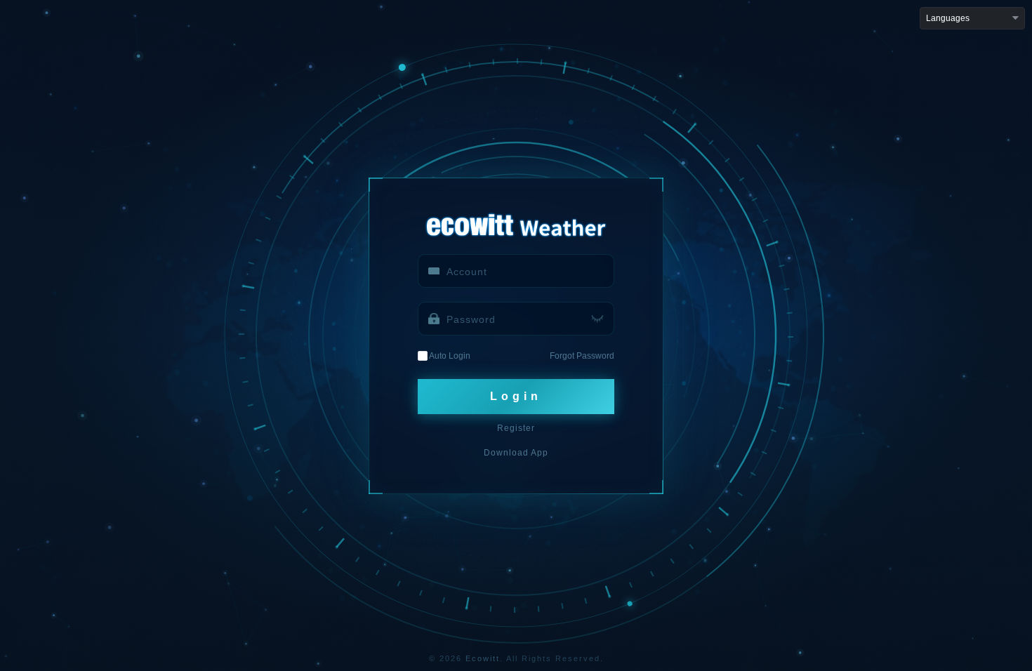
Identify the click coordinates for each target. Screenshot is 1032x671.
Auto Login (449, 356)
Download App (516, 453)
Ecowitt (482, 658)
